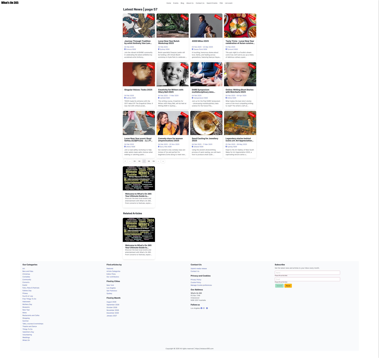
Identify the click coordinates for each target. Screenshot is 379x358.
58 (149, 161)
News (25, 313)
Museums (26, 307)
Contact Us (200, 3)
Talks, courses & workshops (33, 324)
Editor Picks (111, 274)
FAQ (221, 3)
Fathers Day (27, 291)
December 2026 (113, 313)
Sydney (109, 293)
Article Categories (113, 271)
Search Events (212, 3)
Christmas (26, 274)
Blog (182, 3)
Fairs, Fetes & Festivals (31, 288)
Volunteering (27, 335)
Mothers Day (27, 304)
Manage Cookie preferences (201, 285)
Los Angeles (111, 288)
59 (154, 161)
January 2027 (112, 316)
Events (175, 3)
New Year (26, 310)
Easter (25, 285)
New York (110, 285)
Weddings (26, 337)
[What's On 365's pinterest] (207, 308)
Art (24, 268)
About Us (189, 3)
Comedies (26, 277)
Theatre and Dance (30, 326)
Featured (110, 268)
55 (135, 161)
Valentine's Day (28, 332)
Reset (288, 286)
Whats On (26, 340)
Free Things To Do (29, 299)
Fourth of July (28, 296)
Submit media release (199, 268)
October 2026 (112, 307)
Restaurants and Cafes (31, 315)
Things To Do (27, 329)
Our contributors (113, 277)
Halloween (26, 302)
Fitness (25, 293)
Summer (26, 321)
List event (228, 3)
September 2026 (113, 305)
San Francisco (112, 291)
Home (169, 3)
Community (27, 279)
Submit (279, 286)
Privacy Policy (196, 280)
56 (139, 161)
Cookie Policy (196, 282)
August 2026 (111, 302)
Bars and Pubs (28, 271)
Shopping (26, 318)
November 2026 (113, 310)
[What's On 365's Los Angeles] (202, 308)
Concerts (26, 282)
